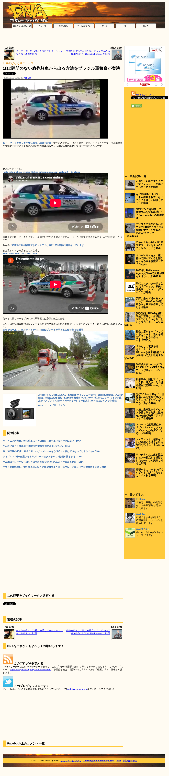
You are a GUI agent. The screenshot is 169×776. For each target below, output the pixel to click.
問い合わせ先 (130, 760)
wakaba (27, 78)
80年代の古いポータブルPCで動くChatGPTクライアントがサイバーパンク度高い (150, 369)
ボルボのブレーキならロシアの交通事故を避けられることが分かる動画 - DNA (43, 461)
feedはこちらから (145, 94)
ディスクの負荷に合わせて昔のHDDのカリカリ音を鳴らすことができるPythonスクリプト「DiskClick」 (144, 230)
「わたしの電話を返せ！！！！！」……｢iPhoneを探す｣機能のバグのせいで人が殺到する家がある (144, 352)
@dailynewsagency (77, 689)
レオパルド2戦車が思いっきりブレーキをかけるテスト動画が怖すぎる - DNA (42, 456)
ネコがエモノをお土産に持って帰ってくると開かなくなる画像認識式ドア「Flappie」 (149, 260)
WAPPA (140, 514)
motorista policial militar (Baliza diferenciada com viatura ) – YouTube (41, 172)
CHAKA (140, 499)
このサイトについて (71, 760)
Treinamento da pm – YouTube (20, 253)
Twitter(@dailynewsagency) (98, 760)
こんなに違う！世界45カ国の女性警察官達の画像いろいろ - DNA (36, 446)
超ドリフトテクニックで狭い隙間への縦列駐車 (27, 143)
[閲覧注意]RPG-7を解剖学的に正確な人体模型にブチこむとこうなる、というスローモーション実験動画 (143, 319)
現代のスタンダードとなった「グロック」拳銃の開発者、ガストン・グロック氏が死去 (149, 288)
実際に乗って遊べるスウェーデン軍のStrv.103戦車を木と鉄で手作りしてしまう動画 (149, 303)
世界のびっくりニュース (18, 63)
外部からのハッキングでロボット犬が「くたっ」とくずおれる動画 (149, 472)
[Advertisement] (84, 38)
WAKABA (141, 529)
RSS (119, 760)
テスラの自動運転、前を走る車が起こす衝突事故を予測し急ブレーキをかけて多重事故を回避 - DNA (54, 467)
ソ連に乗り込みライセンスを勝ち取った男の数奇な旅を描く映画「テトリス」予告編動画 (149, 414)
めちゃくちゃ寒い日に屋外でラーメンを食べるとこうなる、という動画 (149, 245)
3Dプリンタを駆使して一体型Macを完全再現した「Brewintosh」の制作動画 (150, 213)
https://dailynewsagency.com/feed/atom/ (30, 669)
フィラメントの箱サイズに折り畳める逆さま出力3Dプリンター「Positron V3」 (150, 444)
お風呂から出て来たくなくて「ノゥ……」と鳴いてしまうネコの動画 (149, 184)
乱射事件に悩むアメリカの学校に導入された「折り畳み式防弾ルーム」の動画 (149, 384)
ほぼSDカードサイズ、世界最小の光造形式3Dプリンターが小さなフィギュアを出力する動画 (150, 399)
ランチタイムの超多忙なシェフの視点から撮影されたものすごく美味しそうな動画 (149, 459)
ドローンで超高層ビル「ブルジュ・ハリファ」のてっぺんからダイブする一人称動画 (149, 429)
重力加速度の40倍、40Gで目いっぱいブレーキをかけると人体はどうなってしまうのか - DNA (51, 451)
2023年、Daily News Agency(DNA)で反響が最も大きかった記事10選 (150, 273)
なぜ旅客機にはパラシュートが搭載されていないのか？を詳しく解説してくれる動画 (149, 198)
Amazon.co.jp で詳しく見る (51, 405)
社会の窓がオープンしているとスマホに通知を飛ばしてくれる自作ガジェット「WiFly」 (149, 336)
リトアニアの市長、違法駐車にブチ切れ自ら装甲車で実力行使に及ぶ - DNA (42, 440)
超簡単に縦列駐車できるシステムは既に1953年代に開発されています (48, 245)
